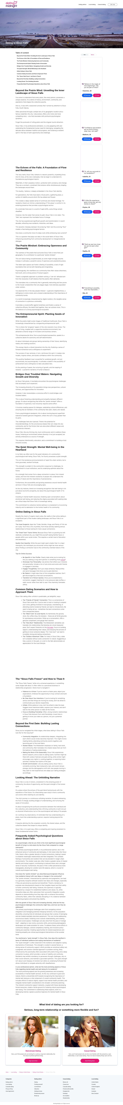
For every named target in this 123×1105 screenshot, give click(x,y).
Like (98, 95)
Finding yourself (38, 1084)
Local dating (92, 4)
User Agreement (10, 1091)
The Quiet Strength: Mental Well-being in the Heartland (31, 68)
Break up (36, 1095)
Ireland (93, 1089)
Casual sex (66, 1084)
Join (112, 4)
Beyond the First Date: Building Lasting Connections (31, 78)
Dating (36, 1082)
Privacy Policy (9, 1089)
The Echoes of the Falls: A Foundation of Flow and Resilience (33, 58)
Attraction (36, 1089)
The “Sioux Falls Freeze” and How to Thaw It (29, 76)
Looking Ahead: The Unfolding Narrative (28, 81)
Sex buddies (66, 1095)
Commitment (37, 1086)
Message (88, 95)
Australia (94, 1091)
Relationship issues (39, 1093)
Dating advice (82, 4)
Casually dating (10, 1086)
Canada (94, 1084)
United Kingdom (96, 1086)
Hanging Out (66, 1091)
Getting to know (38, 1091)
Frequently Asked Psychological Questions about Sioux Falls (33, 84)
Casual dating (102, 4)
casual (63, 559)
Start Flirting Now (90, 1060)
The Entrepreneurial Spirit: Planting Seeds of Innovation (32, 63)
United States (95, 1082)
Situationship (66, 1098)
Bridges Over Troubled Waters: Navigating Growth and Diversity (34, 66)
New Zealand (95, 1093)
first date (50, 627)
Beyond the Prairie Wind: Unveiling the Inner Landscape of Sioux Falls (36, 55)
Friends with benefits (68, 1089)
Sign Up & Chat (33, 1060)
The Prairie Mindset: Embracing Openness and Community (33, 61)
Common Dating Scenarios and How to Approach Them (32, 73)
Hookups (65, 1093)
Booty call (65, 1082)
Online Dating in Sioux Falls (24, 71)
